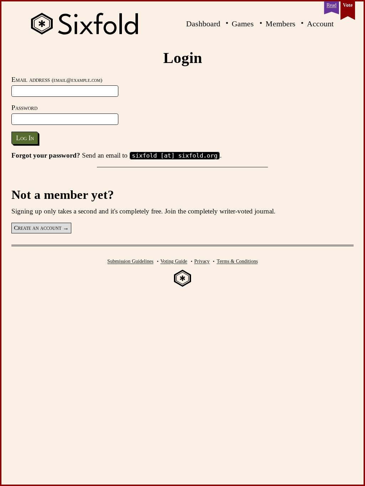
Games (243, 23)
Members (280, 23)
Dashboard (203, 23)
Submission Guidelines (130, 261)
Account (320, 23)
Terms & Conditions (237, 261)
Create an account (37, 227)
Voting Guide (173, 261)
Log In (25, 138)
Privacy (202, 261)
